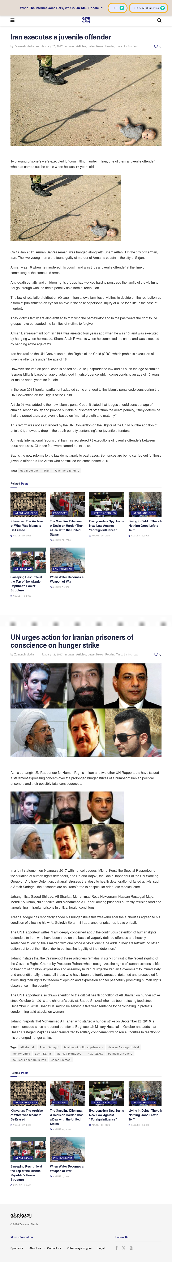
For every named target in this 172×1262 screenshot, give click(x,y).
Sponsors (16, 1248)
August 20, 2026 (61, 540)
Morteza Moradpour (70, 1053)
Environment (63, 568)
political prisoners (120, 1053)
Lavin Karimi (43, 1053)
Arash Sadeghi (49, 1047)
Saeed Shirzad (61, 1059)
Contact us (54, 1248)
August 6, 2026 (60, 587)
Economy (60, 513)
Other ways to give (79, 1248)
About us (35, 1248)
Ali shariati (27, 1047)
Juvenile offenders (67, 470)
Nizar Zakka (95, 1053)
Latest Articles (77, 46)
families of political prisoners (83, 1047)
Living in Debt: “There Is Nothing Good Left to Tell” (146, 525)
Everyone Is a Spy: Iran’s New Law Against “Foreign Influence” (106, 525)
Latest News (95, 46)
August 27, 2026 (21, 535)
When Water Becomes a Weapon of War (66, 579)
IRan (46, 470)
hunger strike (21, 1053)
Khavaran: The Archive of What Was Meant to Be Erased (26, 525)
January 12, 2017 (52, 654)
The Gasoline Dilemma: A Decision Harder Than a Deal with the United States (66, 528)
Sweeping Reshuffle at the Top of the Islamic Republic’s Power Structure (26, 583)
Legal (101, 1248)
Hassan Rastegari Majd (123, 1047)
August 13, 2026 (139, 535)
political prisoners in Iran (29, 1059)
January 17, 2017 (52, 46)
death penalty (29, 470)
